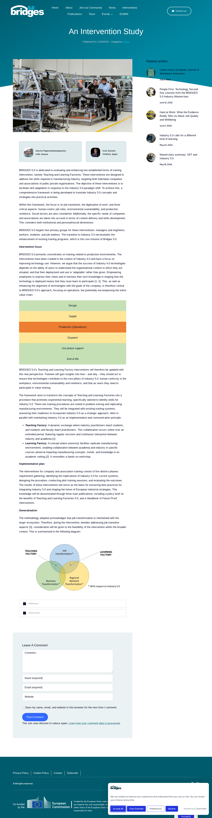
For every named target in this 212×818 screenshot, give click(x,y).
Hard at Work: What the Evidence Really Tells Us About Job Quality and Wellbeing (179, 116)
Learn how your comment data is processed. (94, 723)
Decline (172, 808)
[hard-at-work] (151, 111)
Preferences (156, 808)
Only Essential (136, 808)
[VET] (151, 154)
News (126, 41)
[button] (72, 603)
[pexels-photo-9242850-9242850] (151, 134)
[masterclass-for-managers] (151, 88)
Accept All (118, 808)
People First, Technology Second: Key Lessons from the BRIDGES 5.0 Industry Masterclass (179, 93)
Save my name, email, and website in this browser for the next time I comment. (71, 707)
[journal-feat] (151, 69)
